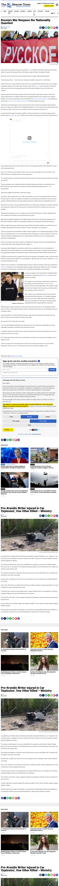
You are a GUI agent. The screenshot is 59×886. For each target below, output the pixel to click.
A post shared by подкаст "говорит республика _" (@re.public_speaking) (29, 160)
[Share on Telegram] (46, 27)
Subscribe (52, 369)
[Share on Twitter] (43, 27)
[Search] (57, 13)
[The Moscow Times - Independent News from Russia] (15, 5)
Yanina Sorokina (6, 27)
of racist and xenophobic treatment (18, 101)
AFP (3, 515)
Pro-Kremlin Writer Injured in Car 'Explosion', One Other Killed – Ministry (26, 510)
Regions (16, 11)
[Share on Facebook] (40, 27)
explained (47, 283)
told (43, 80)
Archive (47, 11)
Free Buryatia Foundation (40, 99)
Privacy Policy (15, 372)
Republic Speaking (14, 115)
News (5, 11)
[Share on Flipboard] (54, 27)
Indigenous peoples (17, 356)
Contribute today (48, 5)
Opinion (29, 11)
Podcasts (40, 11)
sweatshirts (44, 275)
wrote (54, 258)
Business (23, 11)
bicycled (29, 70)
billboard (3, 267)
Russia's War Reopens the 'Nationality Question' (25, 21)
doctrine (37, 86)
